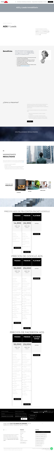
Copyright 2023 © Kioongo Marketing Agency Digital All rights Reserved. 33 (41, 448)
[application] (31, 2)
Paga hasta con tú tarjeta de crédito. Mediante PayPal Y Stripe (17, 424)
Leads (23, 161)
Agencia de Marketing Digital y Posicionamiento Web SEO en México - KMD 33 (13, 448)
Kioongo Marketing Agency (25, 65)
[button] (15, 1)
